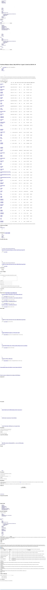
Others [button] (1, 569)
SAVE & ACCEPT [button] (2, 571)
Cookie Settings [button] (2, 539)
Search (11, 49)
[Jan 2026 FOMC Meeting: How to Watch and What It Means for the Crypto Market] (24, 339)
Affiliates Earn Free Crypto (5, 12)
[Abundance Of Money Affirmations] (24, 352)
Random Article (3, 2)
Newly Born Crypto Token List (11, 292)
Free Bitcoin (3, 27)
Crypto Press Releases (5, 14)
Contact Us (3, 25)
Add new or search (2, 575)
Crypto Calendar (5, 15)
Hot (2, 9)
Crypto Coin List (4, 527)
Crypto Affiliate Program (5, 29)
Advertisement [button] (2, 567)
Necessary (2, 547)
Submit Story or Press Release (5, 28)
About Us (3, 1)
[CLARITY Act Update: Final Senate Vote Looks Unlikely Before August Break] (24, 257)
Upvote (1, 227)
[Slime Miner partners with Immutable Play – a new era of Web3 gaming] (24, 439)
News (2, 13)
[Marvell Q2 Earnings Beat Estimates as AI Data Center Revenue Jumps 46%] (24, 244)
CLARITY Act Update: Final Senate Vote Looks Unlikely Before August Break (13, 264)
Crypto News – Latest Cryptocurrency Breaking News (9, 523)
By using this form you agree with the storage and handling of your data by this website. (11, 287)
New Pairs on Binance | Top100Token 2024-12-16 (9, 304)
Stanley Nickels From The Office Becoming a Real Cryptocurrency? (12, 409)
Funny (2, 521)
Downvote (3, 227)
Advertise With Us (4, 26)
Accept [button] (5, 539)
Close (1, 519)
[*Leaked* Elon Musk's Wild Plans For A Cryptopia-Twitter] (24, 422)
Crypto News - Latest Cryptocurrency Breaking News (8, 248)
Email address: (2, 430)
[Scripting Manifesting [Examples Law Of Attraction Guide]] (24, 326)
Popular (3, 8)
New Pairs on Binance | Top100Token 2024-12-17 (9, 301)
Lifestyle (4, 525)
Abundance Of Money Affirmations (7, 358)
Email (1, 283)
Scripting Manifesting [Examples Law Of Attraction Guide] (11, 332)
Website (1, 284)
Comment (1, 280)
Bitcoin (2, 16)
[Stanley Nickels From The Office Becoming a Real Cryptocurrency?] (24, 406)
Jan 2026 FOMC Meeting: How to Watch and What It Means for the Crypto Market (14, 345)
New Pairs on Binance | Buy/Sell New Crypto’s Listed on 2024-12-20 (12, 294)
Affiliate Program (4, 530)
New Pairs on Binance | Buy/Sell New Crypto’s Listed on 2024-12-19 (12, 297)
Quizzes (3, 17)
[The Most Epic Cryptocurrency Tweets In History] (24, 414)
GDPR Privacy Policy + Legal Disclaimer (6, 515)
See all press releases (2, 444)
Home (2, 11)
